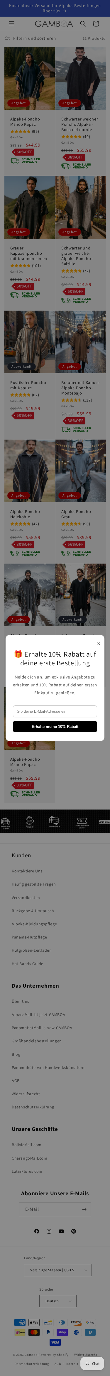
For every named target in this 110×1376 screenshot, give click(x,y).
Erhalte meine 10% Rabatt (55, 726)
